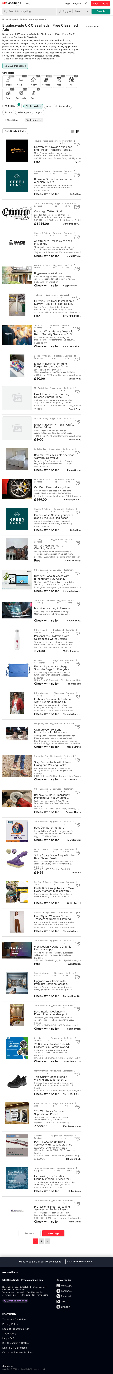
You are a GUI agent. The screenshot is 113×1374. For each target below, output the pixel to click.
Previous (30, 1233)
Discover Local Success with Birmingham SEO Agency (51, 577)
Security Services (38, 326)
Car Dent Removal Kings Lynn (52, 487)
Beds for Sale (40, 449)
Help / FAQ (8, 1338)
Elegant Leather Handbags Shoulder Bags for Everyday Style (51, 668)
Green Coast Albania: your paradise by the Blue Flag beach (54, 516)
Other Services (41, 570)
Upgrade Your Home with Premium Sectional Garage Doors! (50, 982)
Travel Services (41, 141)
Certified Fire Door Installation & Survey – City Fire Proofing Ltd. (54, 302)
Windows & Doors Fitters (42, 266)
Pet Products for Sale (41, 850)
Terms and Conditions (14, 1319)
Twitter (65, 1301)
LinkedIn (65, 1306)
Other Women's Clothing (41, 694)
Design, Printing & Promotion (42, 357)
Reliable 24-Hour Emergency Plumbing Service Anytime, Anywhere (52, 796)
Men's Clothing (41, 388)
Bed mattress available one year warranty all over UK (54, 456)
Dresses (38, 912)
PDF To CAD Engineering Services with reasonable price (53, 1143)
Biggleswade (32, 120)
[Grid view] (72, 131)
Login (67, 3)
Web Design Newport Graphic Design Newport (52, 948)
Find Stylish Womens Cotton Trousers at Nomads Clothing (52, 917)
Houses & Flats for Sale (42, 172)
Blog (28, 3)
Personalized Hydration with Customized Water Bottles (51, 637)
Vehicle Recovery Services (42, 480)
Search (101, 11)
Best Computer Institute (49, 827)
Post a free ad (100, 3)
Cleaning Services (38, 540)
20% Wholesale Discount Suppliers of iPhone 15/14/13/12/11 (49, 1112)
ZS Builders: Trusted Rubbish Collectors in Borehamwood (52, 1045)
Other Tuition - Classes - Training (44, 601)
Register (77, 3)
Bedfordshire (67, 142)
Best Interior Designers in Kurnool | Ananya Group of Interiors (50, 1013)
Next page (53, 1233)
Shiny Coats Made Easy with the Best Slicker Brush (54, 857)
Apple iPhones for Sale (42, 1104)
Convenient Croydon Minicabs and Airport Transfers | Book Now (53, 148)
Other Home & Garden (40, 631)
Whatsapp (66, 1285)
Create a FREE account (79, 1261)
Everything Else (41, 723)
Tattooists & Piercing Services (43, 204)
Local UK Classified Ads (15, 1328)
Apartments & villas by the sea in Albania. (53, 242)
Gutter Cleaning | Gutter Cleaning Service (49, 547)
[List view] (77, 131)
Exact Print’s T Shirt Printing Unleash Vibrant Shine (51, 395)
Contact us (7, 1366)
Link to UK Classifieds (14, 1347)
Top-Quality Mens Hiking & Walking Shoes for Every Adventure (50, 1078)
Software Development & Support (44, 1169)
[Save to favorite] (78, 145)
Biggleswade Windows (48, 273)
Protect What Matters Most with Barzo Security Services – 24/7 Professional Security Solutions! (54, 333)
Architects (39, 295)
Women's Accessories (39, 661)
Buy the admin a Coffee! (15, 1342)
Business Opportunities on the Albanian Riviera (53, 180)
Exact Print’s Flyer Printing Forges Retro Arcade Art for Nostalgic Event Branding (51, 365)
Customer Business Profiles (17, 1352)
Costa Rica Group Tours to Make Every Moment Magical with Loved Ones (54, 889)
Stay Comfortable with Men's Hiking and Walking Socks (52, 763)
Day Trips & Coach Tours (42, 883)
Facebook (66, 1290)
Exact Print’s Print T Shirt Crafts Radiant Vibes (54, 426)
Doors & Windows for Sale (42, 974)
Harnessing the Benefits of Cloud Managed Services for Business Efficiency (51, 1177)
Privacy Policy (10, 1324)
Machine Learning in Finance (52, 608)
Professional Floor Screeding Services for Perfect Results (52, 1208)
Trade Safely (9, 1333)
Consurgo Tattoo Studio (49, 211)
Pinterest (66, 1296)
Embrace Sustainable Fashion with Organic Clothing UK (52, 700)
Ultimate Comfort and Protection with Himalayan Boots (50, 731)
